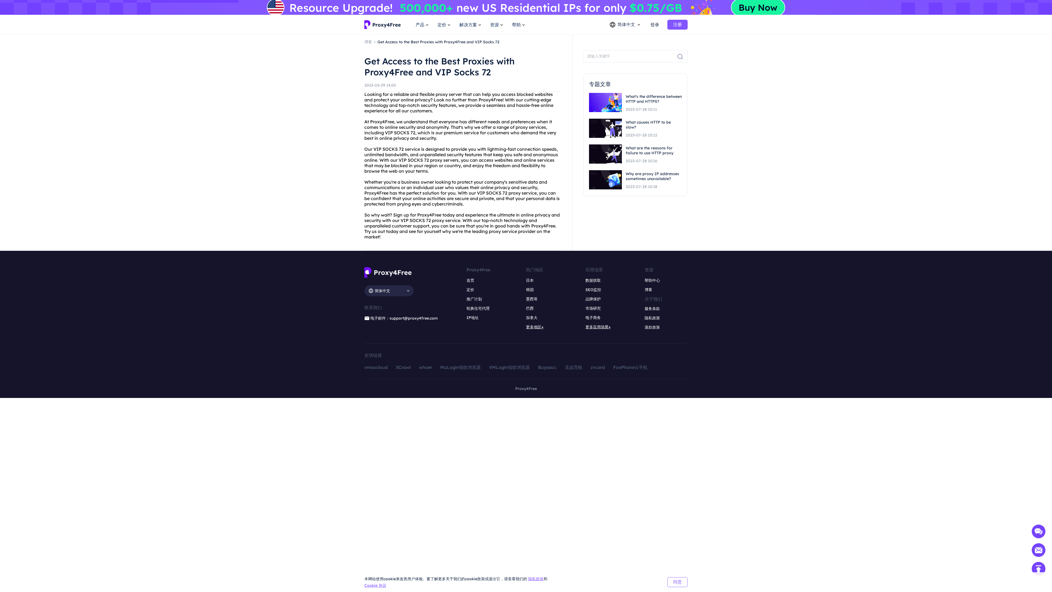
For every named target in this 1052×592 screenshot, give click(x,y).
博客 (648, 289)
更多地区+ (535, 327)
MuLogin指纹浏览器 (460, 367)
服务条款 (652, 308)
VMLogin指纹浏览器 (509, 367)
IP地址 (473, 317)
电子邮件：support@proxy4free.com (404, 318)
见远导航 (573, 367)
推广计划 (474, 299)
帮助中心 (652, 280)
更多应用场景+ (598, 327)
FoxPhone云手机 (630, 367)
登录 (654, 24)
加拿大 (532, 317)
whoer (425, 367)
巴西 (530, 308)
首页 (470, 280)
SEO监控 (593, 289)
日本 (530, 280)
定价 (470, 289)
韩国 (530, 289)
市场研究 (593, 308)
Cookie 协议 (375, 585)
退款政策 (652, 327)
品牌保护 (593, 299)
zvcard (598, 367)
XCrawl (403, 367)
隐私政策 (536, 578)
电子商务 (593, 317)
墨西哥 (532, 299)
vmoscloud (376, 367)
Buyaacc (547, 367)
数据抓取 (593, 280)
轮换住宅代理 (478, 308)
